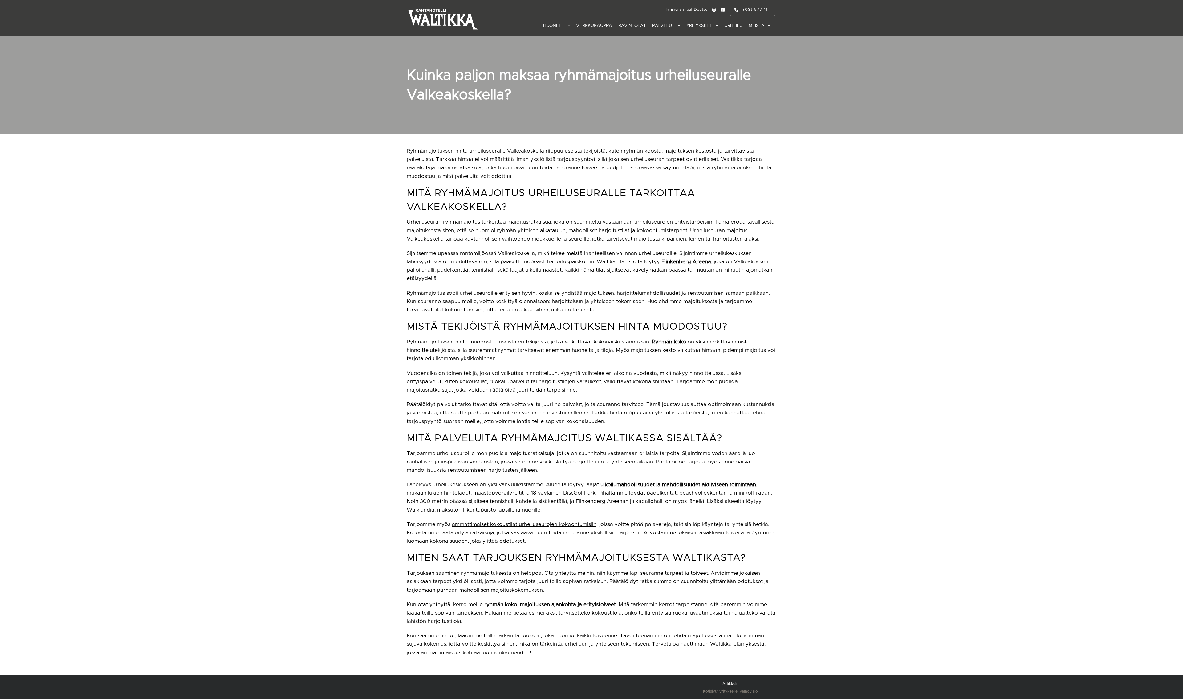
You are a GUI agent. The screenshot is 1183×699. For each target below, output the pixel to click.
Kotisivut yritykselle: (720, 691)
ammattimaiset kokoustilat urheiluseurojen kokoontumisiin (524, 524)
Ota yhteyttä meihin (569, 573)
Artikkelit (730, 683)
